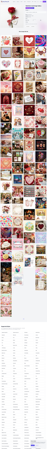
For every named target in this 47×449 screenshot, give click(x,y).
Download (33, 26)
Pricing (35, 1)
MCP (32, 1)
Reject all (37, 445)
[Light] (38, 1)
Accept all (32, 445)
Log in (41, 1)
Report (32, 15)
